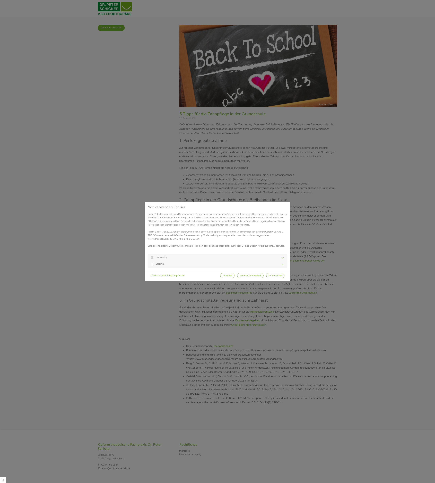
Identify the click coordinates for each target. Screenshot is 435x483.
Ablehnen (227, 275)
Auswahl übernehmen (250, 275)
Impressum (179, 275)
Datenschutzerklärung (161, 275)
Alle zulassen (275, 275)
